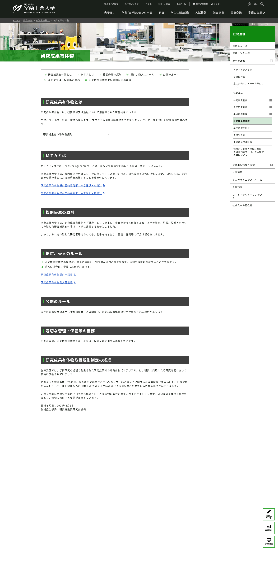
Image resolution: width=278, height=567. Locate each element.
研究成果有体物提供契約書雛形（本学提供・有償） (71, 185)
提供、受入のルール (142, 74)
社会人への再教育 (242, 205)
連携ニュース (239, 45)
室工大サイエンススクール (247, 179)
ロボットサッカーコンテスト (247, 196)
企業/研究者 (164, 3)
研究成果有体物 (241, 120)
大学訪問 (237, 187)
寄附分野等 (239, 134)
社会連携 (27, 20)
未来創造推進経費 (242, 141)
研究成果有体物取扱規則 (58, 134)
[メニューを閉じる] (271, 61)
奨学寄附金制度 (241, 127)
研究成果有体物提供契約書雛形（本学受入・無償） (71, 193)
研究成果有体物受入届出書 (57, 282)
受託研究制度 (240, 107)
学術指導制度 (240, 114)
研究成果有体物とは (60, 74)
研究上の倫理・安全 (243, 164)
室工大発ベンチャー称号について (248, 85)
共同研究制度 (240, 100)
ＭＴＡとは (87, 74)
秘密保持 (238, 93)
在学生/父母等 (132, 3)
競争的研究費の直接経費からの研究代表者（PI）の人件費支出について (248, 151)
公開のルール (171, 74)
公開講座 (237, 172)
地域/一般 (181, 3)
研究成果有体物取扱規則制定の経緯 (110, 80)
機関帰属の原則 (112, 74)
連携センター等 (241, 53)
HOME (16, 20)
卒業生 (148, 3)
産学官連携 (43, 20)
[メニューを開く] (269, 100)
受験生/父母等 (111, 3)
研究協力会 (239, 76)
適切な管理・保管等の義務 (64, 80)
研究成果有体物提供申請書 (57, 274)
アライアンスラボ (242, 69)
